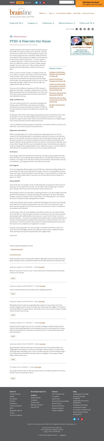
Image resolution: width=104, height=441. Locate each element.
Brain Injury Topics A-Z (38, 392)
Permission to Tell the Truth (82, 410)
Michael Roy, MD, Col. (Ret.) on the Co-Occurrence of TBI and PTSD (58, 100)
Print (88, 29)
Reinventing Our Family (80, 412)
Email (84, 29)
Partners (12, 401)
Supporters (13, 403)
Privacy (12, 413)
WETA (12, 2)
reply (12, 278)
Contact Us (63, 435)
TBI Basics (42, 13)
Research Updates (58, 408)
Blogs (75, 392)
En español (55, 396)
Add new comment (17, 249)
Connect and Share (16, 406)
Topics (51, 13)
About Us (28, 2)
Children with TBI (86, 23)
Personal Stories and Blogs (60, 401)
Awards (12, 396)
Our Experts (13, 399)
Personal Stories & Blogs (63, 13)
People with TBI (15, 23)
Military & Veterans (66, 23)
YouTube (44, 2)
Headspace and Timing (80, 405)
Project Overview (15, 394)
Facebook (40, 2)
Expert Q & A (56, 399)
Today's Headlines (57, 410)
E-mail (45, 431)
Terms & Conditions (16, 415)
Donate (20, 2)
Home (22, 13)
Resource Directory (88, 13)
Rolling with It (77, 414)
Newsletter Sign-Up (16, 410)
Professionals (47, 23)
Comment (92, 29)
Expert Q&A (76, 13)
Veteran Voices (57, 403)
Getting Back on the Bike (80, 394)
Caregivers (32, 23)
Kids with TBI (35, 407)
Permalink (41, 267)
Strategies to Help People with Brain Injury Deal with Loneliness (57, 74)
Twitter (36, 2)
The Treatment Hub (58, 394)
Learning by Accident (79, 407)
